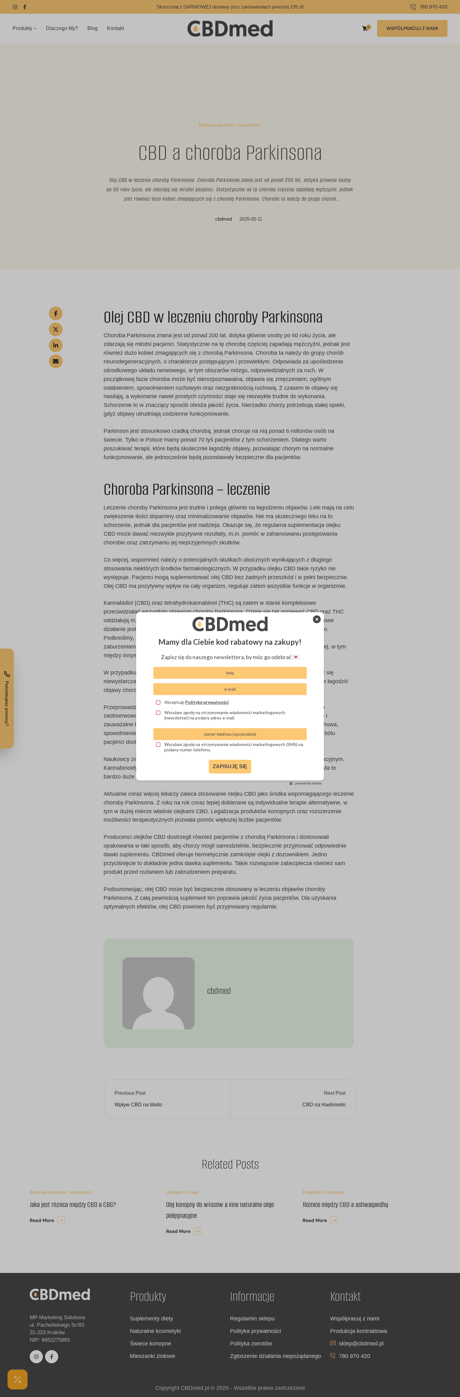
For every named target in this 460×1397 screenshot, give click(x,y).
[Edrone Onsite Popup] (230, 698)
